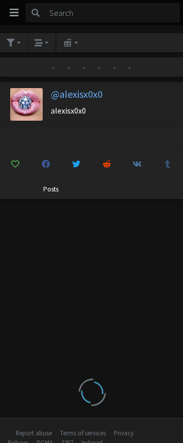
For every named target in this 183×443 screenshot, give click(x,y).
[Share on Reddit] (107, 164)
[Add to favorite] (15, 164)
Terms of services (83, 433)
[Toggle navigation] (14, 12)
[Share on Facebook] (46, 164)
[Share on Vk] (136, 164)
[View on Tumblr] (167, 164)
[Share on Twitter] (76, 164)
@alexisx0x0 (77, 94)
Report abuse (34, 433)
